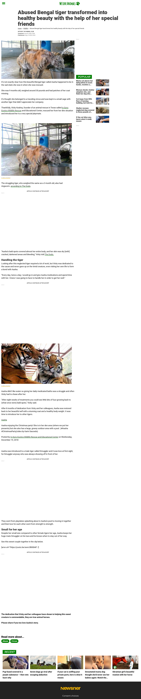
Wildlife (25, 28)
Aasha (4, 420)
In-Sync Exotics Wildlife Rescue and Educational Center (34, 437)
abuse (5, 641)
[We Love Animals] (69, 3)
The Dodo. (49, 254)
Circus (14, 641)
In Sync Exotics (5, 177)
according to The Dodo (20, 186)
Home (20, 28)
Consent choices (70, 696)
